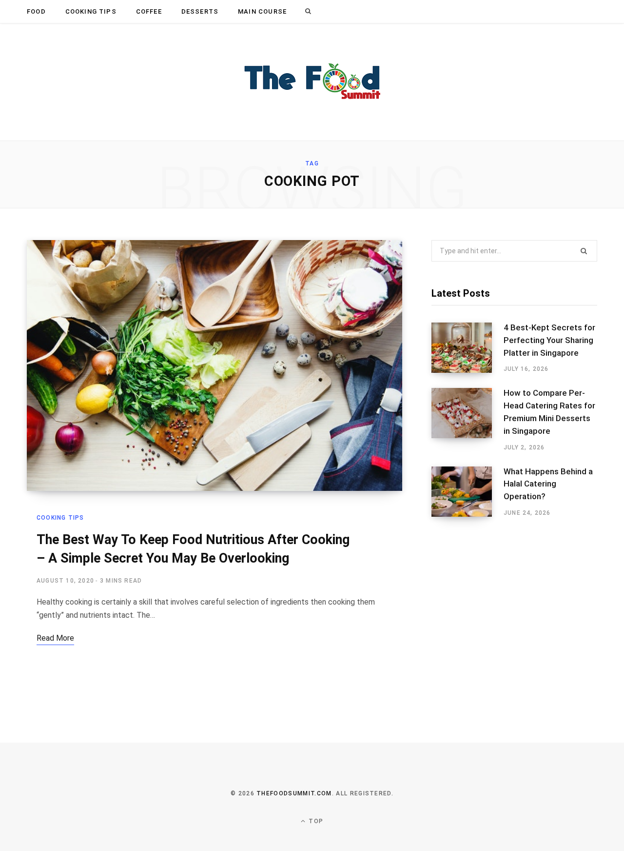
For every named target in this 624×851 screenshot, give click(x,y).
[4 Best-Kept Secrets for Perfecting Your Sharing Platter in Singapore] (467, 348)
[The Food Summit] (312, 82)
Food (36, 11)
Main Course (262, 11)
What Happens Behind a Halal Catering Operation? (548, 484)
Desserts (199, 11)
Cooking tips (91, 11)
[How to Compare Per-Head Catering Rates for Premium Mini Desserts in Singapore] (467, 419)
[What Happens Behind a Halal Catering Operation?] (467, 491)
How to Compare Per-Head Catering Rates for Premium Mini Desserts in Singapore (549, 411)
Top (315, 821)
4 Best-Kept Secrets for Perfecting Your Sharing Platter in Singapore (549, 340)
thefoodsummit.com (294, 793)
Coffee (149, 11)
